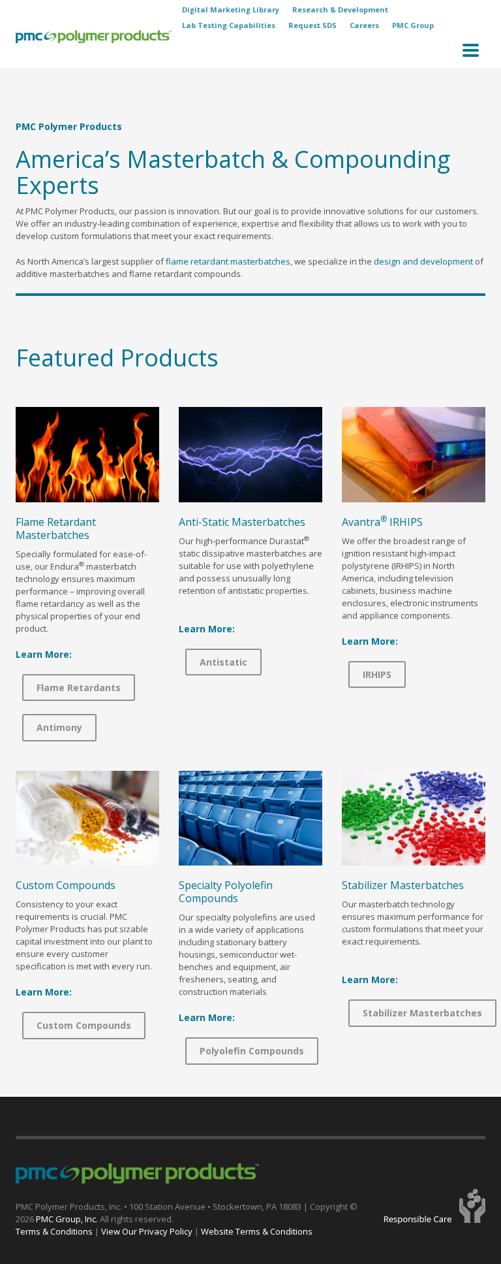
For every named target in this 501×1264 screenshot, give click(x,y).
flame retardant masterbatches (228, 261)
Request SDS (312, 25)
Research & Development (340, 9)
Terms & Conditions (54, 1231)
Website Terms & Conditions (256, 1231)
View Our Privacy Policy (146, 1231)
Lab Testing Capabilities (228, 25)
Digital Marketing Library (230, 9)
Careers (364, 25)
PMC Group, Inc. (68, 1219)
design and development (423, 261)
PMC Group (413, 25)
